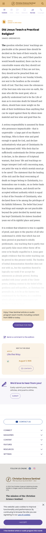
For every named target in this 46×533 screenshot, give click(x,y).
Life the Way (13, 354)
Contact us (25, 421)
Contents (27, 368)
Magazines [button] (9, 435)
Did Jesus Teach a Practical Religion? (20, 32)
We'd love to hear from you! (26, 383)
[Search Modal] (42, 3)
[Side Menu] (3, 3)
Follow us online (18, 468)
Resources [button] (9, 449)
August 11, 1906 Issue (14, 23)
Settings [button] (8, 454)
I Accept (23, 522)
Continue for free (23, 325)
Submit (15, 396)
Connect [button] (8, 430)
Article (10, 21)
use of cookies (24, 515)
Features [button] (8, 444)
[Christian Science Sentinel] (23, 3)
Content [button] (8, 439)
